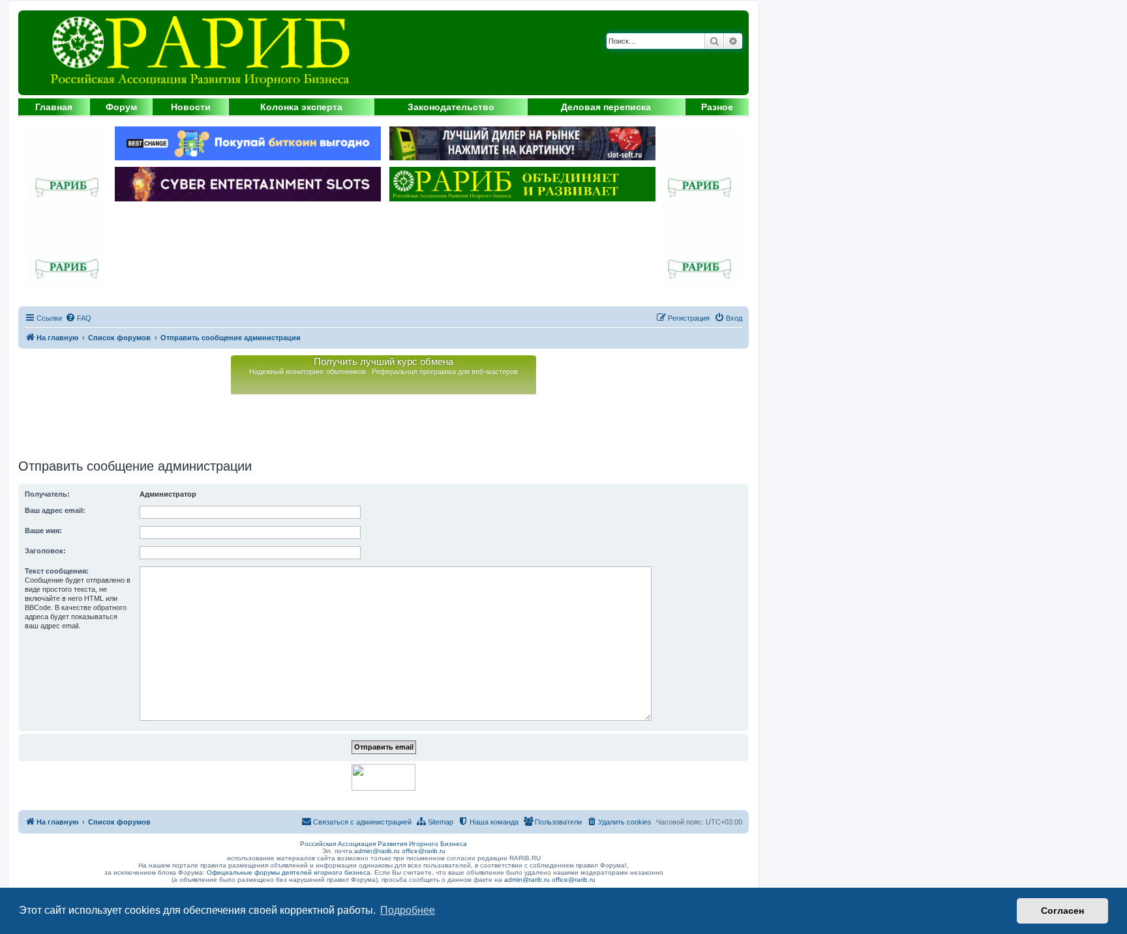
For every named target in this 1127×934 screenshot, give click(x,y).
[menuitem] (78, 318)
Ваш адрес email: (55, 510)
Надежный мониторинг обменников (307, 371)
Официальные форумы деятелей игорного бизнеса (288, 872)
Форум (121, 107)
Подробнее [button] (407, 910)
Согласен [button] (1062, 910)
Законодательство (451, 107)
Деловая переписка (606, 107)
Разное (717, 107)
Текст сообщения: (57, 571)
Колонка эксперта (301, 107)
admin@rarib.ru (377, 850)
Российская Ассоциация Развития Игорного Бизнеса (383, 843)
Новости (191, 107)
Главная (53, 107)
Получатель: (47, 494)
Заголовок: (45, 551)
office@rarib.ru (423, 850)
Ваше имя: (43, 530)
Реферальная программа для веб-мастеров (445, 371)
